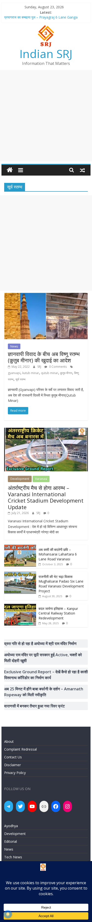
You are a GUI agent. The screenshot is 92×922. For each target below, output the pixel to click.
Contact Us (13, 757)
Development (19, 479)
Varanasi (41, 479)
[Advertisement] (46, 115)
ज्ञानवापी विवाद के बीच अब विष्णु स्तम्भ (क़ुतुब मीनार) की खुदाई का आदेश (44, 357)
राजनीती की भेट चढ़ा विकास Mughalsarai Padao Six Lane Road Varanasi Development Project (61, 583)
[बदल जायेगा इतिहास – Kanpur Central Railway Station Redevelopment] (20, 606)
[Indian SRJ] (9, 170)
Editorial (10, 841)
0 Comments (57, 367)
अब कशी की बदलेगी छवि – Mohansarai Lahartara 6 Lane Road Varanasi (58, 554)
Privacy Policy (15, 772)
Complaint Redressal (20, 749)
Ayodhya (11, 825)
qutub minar (49, 373)
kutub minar (30, 373)
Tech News (13, 857)
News (14, 346)
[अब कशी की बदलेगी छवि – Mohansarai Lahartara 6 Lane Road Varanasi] (20, 547)
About (9, 741)
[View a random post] (82, 170)
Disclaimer (12, 765)
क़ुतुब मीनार (66, 373)
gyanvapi (14, 373)
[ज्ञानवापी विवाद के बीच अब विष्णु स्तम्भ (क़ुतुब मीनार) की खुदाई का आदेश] (46, 295)
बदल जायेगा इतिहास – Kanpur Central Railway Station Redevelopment (58, 613)
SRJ (39, 367)
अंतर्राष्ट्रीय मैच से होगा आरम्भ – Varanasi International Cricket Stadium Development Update (45, 497)
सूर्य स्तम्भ (20, 379)
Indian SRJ (46, 53)
